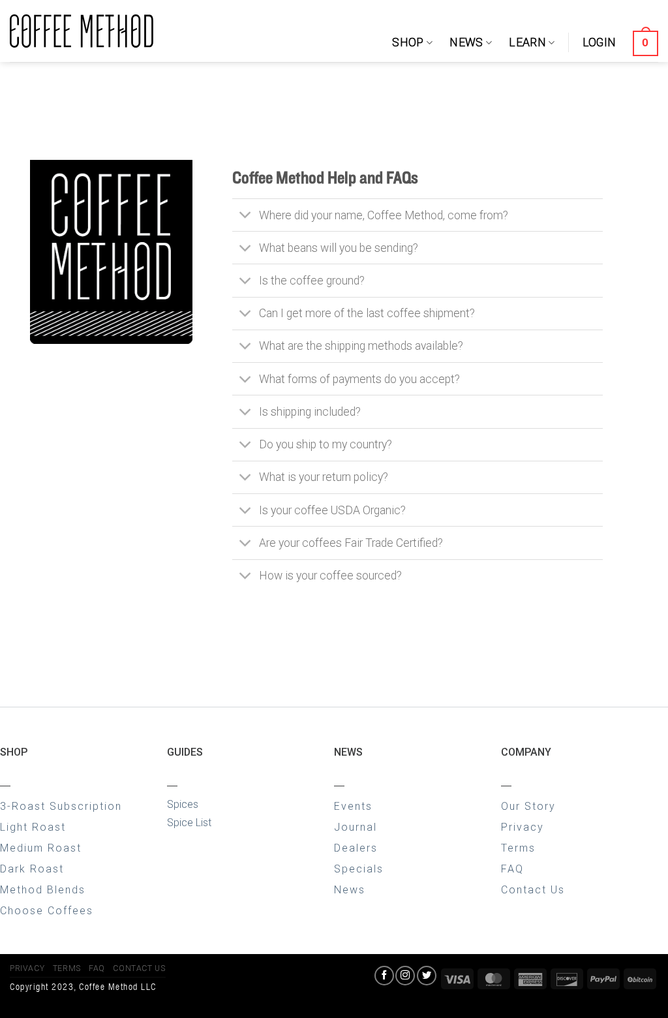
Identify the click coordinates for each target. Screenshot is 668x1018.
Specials (359, 869)
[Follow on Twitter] (426, 975)
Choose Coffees (46, 910)
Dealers (356, 848)
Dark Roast (32, 869)
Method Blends (42, 890)
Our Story (528, 806)
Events (353, 806)
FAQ (512, 869)
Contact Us (533, 890)
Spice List (189, 822)
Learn (527, 42)
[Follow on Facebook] (384, 975)
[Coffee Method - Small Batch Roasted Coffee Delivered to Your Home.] (81, 31)
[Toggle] (245, 216)
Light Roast (33, 827)
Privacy (522, 827)
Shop (407, 42)
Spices (182, 804)
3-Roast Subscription (61, 806)
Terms (518, 848)
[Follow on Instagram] (405, 975)
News (466, 42)
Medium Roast (41, 848)
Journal (355, 827)
